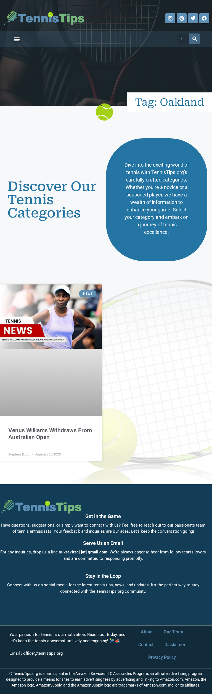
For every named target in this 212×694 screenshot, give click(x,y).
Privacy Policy (162, 657)
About (147, 632)
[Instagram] (170, 18)
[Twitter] (193, 18)
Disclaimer (175, 644)
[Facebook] (204, 18)
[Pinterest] (182, 18)
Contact (145, 644)
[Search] (194, 38)
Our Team (173, 632)
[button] (16, 38)
